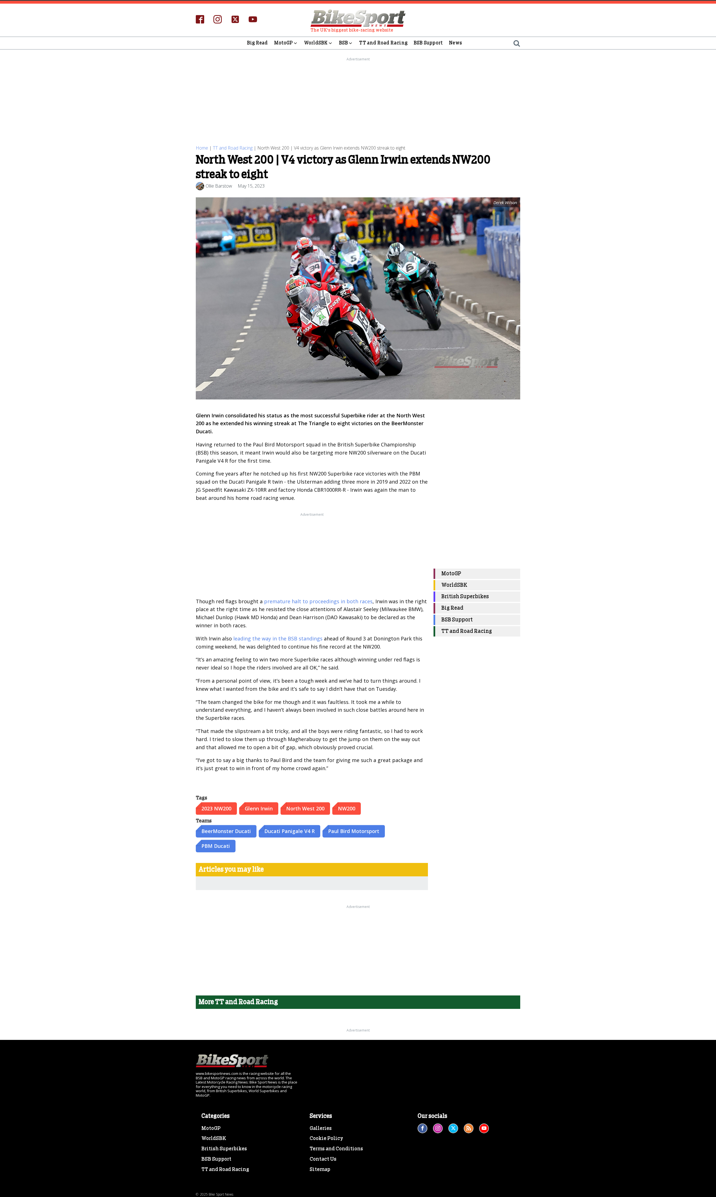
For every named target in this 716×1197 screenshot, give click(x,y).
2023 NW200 (216, 808)
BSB (343, 43)
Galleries (321, 1128)
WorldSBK (316, 43)
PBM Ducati (215, 846)
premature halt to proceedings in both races (318, 601)
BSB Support (428, 43)
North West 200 (305, 808)
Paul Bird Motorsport (353, 831)
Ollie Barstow (219, 186)
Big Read (257, 43)
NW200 (346, 808)
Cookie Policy (326, 1138)
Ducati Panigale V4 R (289, 831)
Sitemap (320, 1169)
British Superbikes (465, 596)
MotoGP (283, 43)
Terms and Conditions (336, 1148)
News (455, 43)
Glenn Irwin (259, 808)
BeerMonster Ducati (226, 831)
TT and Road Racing (383, 43)
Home (202, 148)
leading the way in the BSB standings (277, 638)
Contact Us (323, 1159)
